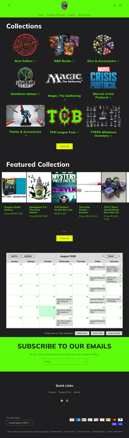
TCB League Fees (63, 132)
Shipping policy (99, 431)
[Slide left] (59, 231)
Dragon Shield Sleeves (12, 208)
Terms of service (84, 431)
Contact (52, 392)
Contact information (115, 431)
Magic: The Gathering (64, 96)
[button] (9, 5)
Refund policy (56, 431)
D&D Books (62, 61)
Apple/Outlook (82, 333)
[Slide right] (70, 231)
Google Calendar (114, 333)
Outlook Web (97, 333)
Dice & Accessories (101, 61)
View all (64, 146)
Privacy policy (69, 431)
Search (77, 392)
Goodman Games (24, 94)
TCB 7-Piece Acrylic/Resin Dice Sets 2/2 (111, 210)
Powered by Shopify (41, 431)
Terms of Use (65, 392)
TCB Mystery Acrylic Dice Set (63, 208)
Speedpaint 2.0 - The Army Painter (38, 210)
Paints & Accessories (25, 132)
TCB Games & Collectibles (22, 431)
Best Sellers (24, 61)
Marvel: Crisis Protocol (103, 95)
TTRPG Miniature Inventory (103, 134)
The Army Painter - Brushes (84, 210)
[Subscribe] (84, 362)
